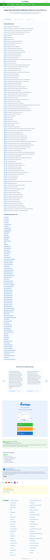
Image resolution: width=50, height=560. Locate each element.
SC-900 (5, 210)
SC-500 (5, 208)
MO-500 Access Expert (8, 330)
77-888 (5, 39)
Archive (11, 552)
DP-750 (5, 110)
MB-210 (5, 126)
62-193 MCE (6, 217)
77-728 (5, 33)
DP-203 (5, 101)
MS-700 (5, 183)
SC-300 (5, 203)
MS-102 (5, 177)
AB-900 (5, 64)
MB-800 (5, 146)
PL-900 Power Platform (8, 348)
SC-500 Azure (6, 357)
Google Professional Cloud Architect (36, 538)
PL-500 (5, 194)
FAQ (11, 514)
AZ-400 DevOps (7, 266)
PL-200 (5, 188)
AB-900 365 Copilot (7, 248)
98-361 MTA (6, 233)
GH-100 (5, 115)
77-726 (5, 30)
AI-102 (5, 66)
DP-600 (5, 106)
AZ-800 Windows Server (8, 271)
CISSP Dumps (12, 545)
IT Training (12, 538)
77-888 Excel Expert (7, 229)
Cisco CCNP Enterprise (34, 524)
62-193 (5, 26)
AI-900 (5, 74)
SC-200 (5, 201)
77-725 (5, 28)
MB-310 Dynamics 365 (8, 297)
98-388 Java (6, 244)
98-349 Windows (7, 231)
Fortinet (8, 4)
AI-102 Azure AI (7, 250)
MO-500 (5, 176)
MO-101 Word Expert (8, 321)
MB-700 (5, 145)
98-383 (5, 52)
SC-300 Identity (7, 353)
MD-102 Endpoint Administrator (10, 317)
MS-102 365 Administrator (9, 331)
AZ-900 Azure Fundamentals (9, 275)
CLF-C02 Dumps (13, 502)
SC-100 (5, 199)
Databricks (17, 4)
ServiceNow (23, 4)
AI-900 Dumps (32, 512)
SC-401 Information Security (9, 355)
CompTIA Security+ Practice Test (35, 500)
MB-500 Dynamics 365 (8, 301)
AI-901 (5, 75)
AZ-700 (5, 92)
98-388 (5, 53)
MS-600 (5, 181)
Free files (11, 547)
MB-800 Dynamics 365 (8, 304)
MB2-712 (5, 157)
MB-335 (5, 141)
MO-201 (5, 170)
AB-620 (5, 59)
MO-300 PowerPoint (8, 326)
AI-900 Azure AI (7, 253)
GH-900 (5, 125)
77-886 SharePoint (7, 228)
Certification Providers (14, 500)
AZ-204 (5, 83)
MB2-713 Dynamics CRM (8, 315)
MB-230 (5, 130)
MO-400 (5, 174)
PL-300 (5, 190)
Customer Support (6, 491)
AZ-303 (5, 84)
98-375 (5, 48)
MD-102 (5, 161)
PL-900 (5, 197)
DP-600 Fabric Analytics (8, 282)
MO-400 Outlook (7, 328)
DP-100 (5, 99)
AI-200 (5, 70)
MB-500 (5, 143)
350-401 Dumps (32, 535)
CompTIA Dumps (13, 550)
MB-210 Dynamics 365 (8, 290)
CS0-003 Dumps (32, 540)
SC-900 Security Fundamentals (9, 359)
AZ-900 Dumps (12, 535)
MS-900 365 (6, 339)
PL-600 (5, 196)
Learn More (21, 429)
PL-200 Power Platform (8, 341)
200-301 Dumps (13, 507)
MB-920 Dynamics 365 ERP (9, 310)
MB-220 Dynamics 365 (8, 291)
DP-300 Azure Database (8, 280)
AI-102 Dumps (32, 526)
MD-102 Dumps (13, 540)
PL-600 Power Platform (8, 346)
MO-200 (5, 168)
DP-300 (5, 103)
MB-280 (5, 135)
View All (33, 4)
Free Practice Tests (13, 543)
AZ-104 (5, 77)
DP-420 (5, 104)
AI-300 (5, 72)
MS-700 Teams (6, 337)
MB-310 (5, 137)
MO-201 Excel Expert (8, 324)
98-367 (5, 44)
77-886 (5, 37)
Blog (11, 509)
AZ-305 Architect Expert (8, 264)
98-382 (5, 50)
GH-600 (5, 123)
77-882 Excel (6, 226)
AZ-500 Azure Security (8, 268)
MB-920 (5, 154)
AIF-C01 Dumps (13, 526)
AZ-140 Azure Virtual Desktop (9, 259)
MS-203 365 (6, 333)
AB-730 (5, 61)
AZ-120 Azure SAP (7, 257)
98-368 (5, 46)
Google (3, 4)
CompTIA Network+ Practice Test (35, 505)
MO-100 (5, 163)
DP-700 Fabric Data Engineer (9, 284)
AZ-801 (5, 95)
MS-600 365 (6, 335)
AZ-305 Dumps (32, 521)
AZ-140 (5, 81)
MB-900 (5, 150)
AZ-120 (5, 79)
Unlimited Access (13, 505)
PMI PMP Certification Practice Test (36, 533)
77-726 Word (6, 220)
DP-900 (5, 114)
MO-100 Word (6, 319)
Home (4, 7)
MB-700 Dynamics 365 (8, 302)
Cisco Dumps (32, 550)
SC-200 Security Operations (9, 352)
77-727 (5, 32)
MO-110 (5, 166)
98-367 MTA (6, 235)
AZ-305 (5, 86)
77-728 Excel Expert (7, 224)
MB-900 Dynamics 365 (8, 306)
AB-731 (5, 63)
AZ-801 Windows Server (8, 273)
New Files (31, 552)
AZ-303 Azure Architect (8, 262)
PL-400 (5, 192)
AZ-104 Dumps (12, 512)
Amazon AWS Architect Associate (35, 528)
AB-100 (5, 55)
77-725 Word (6, 219)
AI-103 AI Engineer (7, 251)
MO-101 (5, 165)
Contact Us (12, 519)
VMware (12, 4)
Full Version (21, 433)
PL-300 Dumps (32, 531)
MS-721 (5, 185)
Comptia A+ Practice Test (34, 509)
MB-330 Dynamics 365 (8, 299)
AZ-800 (5, 94)
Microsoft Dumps (33, 547)
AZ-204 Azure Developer (8, 260)
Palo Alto (28, 4)
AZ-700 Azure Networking (9, 270)
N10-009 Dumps (13, 531)
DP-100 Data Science (8, 277)
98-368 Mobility (7, 237)
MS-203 (5, 179)
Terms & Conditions (13, 528)
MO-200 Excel (6, 322)
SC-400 (5, 205)
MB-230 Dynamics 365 (8, 293)
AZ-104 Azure (6, 255)
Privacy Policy (12, 524)
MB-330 (5, 139)
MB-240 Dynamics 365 (8, 295)
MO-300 (5, 172)
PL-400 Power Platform (8, 344)
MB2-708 (5, 155)
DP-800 (5, 112)
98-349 (5, 41)
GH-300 (5, 119)
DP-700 (5, 108)
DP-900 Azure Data (7, 288)
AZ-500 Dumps (32, 502)
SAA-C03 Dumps (32, 507)
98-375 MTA (6, 239)
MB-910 (5, 152)
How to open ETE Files (25, 407)
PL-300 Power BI (7, 342)
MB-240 (5, 132)
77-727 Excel (6, 222)
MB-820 (5, 148)
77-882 (5, 35)
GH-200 (5, 117)
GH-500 (5, 121)
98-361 (5, 43)
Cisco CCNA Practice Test (34, 519)
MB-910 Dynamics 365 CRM (9, 308)
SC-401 (5, 206)
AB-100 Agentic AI (7, 246)
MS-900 (5, 186)
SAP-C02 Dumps (13, 521)
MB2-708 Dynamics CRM (8, 311)
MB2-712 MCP (6, 313)
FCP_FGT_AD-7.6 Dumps (34, 545)
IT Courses (12, 533)
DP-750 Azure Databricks (8, 286)
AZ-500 (5, 90)
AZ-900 (5, 97)
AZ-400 (5, 88)
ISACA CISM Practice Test (34, 543)
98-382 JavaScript (7, 240)
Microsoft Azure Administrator (35, 514)
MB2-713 (5, 159)
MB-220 (5, 128)
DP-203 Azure (6, 279)
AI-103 (5, 68)
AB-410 (5, 57)
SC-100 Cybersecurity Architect (10, 350)
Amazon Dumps (13, 554)
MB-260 (5, 134)
